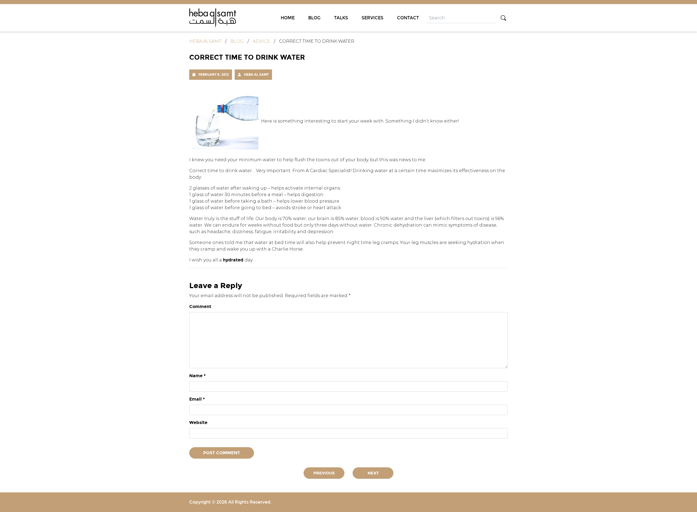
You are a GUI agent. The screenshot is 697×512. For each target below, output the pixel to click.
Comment (200, 306)
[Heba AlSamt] (212, 17)
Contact (408, 17)
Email (197, 399)
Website (198, 422)
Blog (314, 17)
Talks (341, 17)
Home (288, 17)
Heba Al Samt (256, 74)
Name (197, 375)
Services (372, 17)
